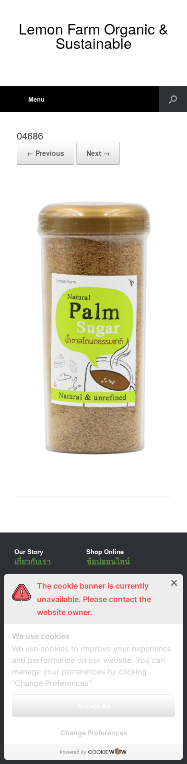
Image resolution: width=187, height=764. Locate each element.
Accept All (93, 706)
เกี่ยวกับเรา (32, 561)
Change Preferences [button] (93, 733)
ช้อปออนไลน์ (108, 561)
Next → (98, 153)
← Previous (45, 153)
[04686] (93, 471)
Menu (36, 99)
